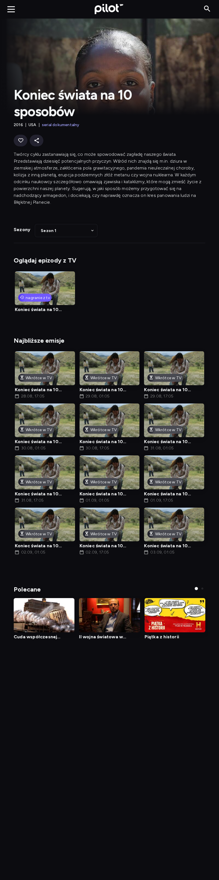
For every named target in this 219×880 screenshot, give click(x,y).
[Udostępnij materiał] (36, 140)
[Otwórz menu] (11, 9)
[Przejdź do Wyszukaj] (207, 9)
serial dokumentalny (61, 124)
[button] (66, 230)
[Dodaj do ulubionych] (20, 140)
